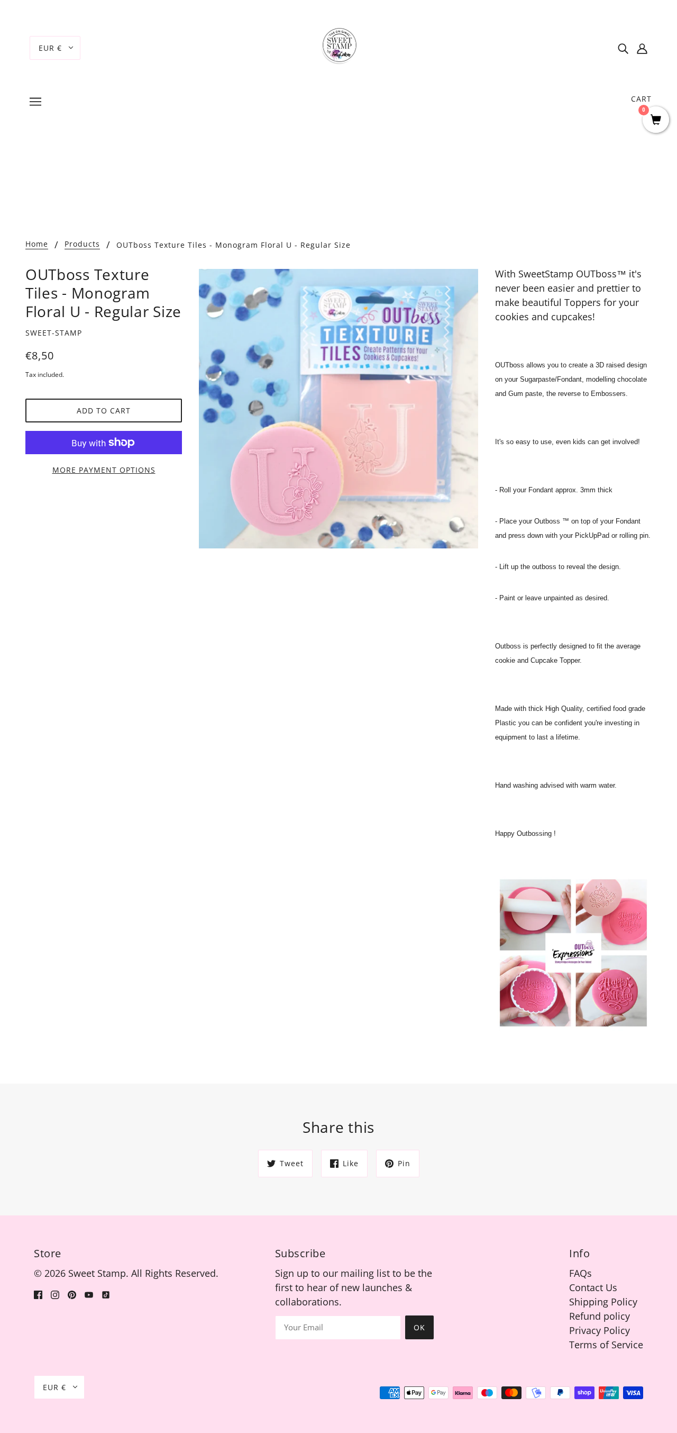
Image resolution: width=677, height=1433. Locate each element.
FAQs (580, 1273)
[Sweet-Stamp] (339, 46)
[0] (656, 120)
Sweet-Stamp (53, 333)
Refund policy (599, 1316)
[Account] (642, 48)
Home (36, 244)
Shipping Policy (603, 1301)
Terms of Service (606, 1344)
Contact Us (593, 1287)
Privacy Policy (599, 1330)
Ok (419, 1327)
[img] (623, 48)
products (82, 244)
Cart (641, 99)
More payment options (103, 470)
